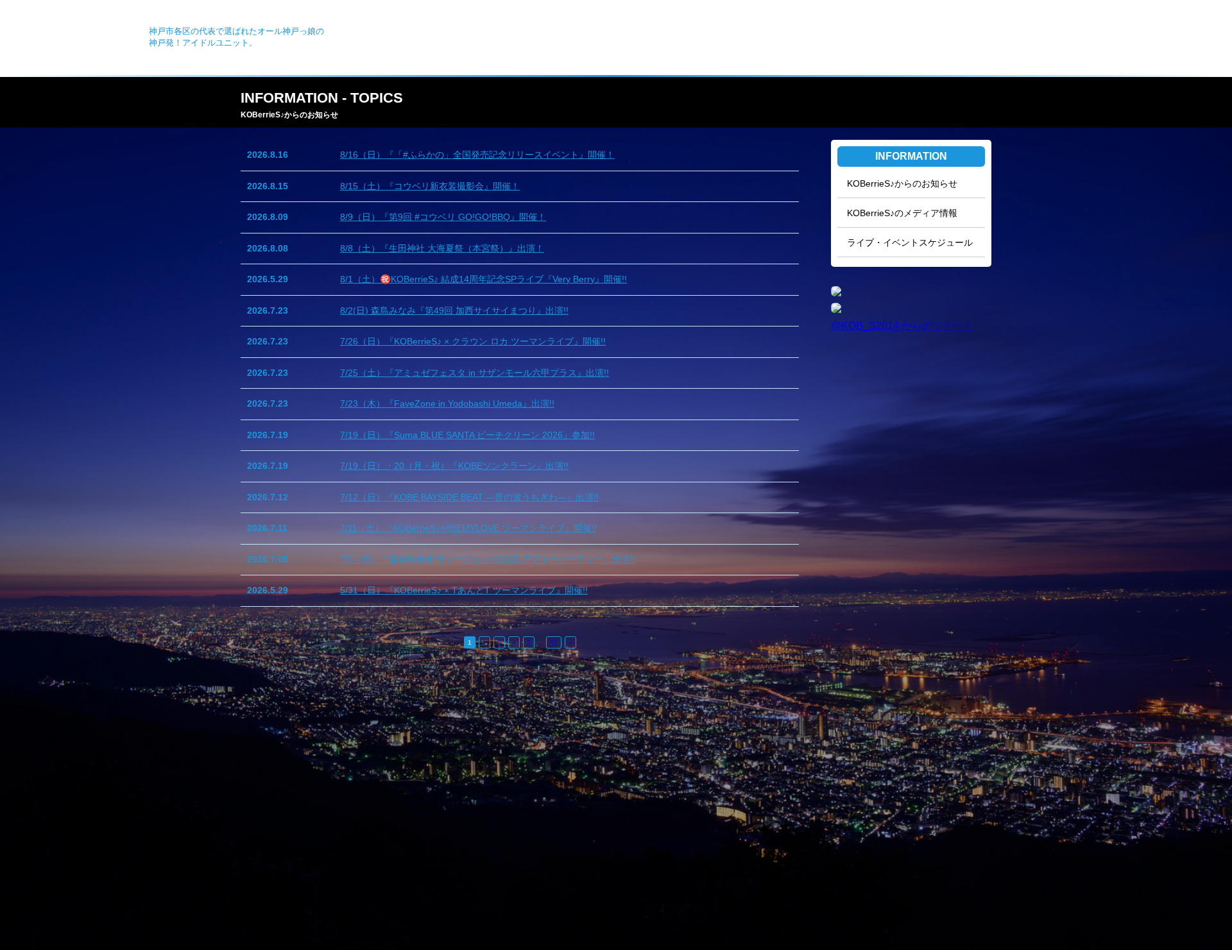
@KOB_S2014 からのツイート (902, 325)
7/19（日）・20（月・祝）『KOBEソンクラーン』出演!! (454, 466)
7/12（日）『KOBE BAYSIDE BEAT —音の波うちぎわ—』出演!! (469, 497)
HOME (818, 39)
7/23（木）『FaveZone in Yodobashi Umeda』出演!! (447, 403)
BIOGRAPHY (949, 39)
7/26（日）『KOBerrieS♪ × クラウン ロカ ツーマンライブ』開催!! (473, 341)
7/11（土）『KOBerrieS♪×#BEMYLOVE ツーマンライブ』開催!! (468, 528)
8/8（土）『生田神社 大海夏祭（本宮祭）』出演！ (442, 248)
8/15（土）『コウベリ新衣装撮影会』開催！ (430, 186)
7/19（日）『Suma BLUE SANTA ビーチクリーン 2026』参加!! (467, 435)
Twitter (1200, 39)
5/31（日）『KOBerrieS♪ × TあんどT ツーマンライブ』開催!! (464, 590)
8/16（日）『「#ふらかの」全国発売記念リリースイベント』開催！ (477, 154)
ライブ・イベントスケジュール (910, 242)
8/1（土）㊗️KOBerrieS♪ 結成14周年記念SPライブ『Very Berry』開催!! (483, 279)
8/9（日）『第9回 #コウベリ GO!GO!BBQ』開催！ (443, 217)
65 (554, 642)
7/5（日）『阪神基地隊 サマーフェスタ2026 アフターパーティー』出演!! (487, 559)
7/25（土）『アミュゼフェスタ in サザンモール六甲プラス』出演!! (474, 373)
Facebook (1172, 39)
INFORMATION (878, 39)
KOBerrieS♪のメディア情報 (902, 213)
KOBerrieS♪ (77, 33)
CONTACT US (1094, 39)
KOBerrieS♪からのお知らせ (902, 183)
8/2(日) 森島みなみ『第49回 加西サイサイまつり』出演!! (454, 310)
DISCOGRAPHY (1020, 39)
